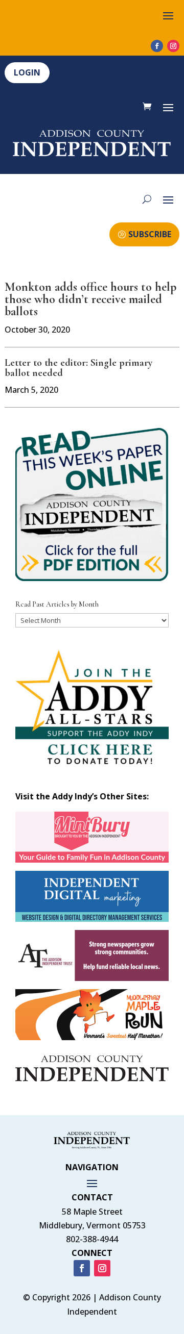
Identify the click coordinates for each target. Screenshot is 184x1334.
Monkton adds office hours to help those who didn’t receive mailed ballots (90, 299)
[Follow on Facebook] (157, 46)
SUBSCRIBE (149, 234)
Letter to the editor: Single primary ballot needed (78, 368)
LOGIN (27, 72)
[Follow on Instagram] (173, 46)
